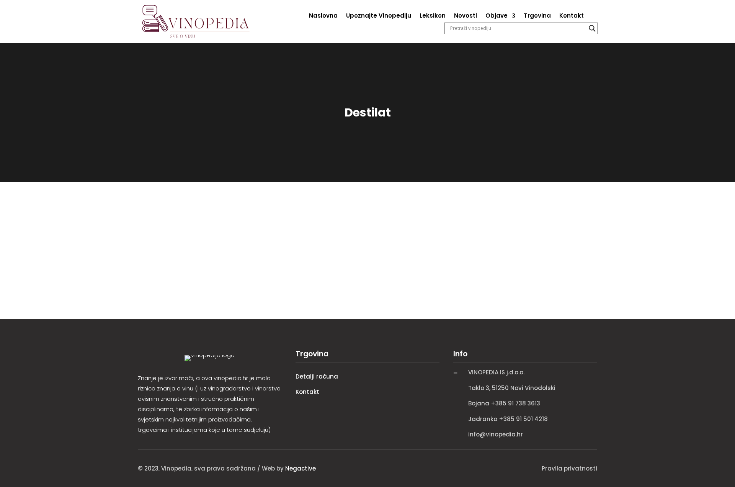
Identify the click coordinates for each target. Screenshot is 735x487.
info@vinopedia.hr (495, 434)
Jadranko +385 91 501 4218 (508, 419)
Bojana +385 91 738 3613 (504, 403)
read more (155, 260)
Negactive (300, 468)
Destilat (152, 222)
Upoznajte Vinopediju (378, 16)
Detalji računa (317, 376)
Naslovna (323, 16)
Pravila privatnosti (569, 468)
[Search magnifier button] (592, 28)
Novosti (465, 16)
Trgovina (537, 16)
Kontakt (571, 16)
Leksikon (433, 16)
